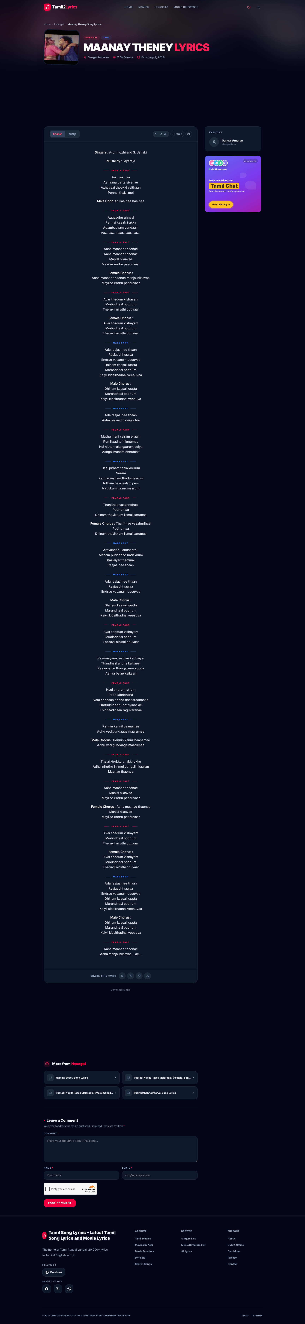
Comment (51, 1133)
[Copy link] (147, 975)
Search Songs (143, 1263)
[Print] (189, 134)
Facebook (56, 1272)
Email (127, 1168)
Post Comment (60, 1203)
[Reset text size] (161, 133)
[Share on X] (58, 1288)
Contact (232, 1263)
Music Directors (186, 6)
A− (156, 134)
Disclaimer (234, 1251)
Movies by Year (144, 1244)
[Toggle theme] (249, 7)
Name (48, 1168)
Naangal (59, 24)
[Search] (258, 7)
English (57, 133)
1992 (106, 37)
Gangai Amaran (98, 57)
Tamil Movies (143, 1238)
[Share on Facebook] (122, 975)
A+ (166, 133)
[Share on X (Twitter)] (130, 975)
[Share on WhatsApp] (139, 975)
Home (129, 6)
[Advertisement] (152, 97)
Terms (245, 1315)
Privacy (232, 1257)
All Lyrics (186, 1251)
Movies (143, 6)
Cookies (258, 1315)
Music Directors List (193, 1244)
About (231, 1238)
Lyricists (161, 6)
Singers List (188, 1238)
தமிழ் (72, 133)
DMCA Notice (236, 1244)
